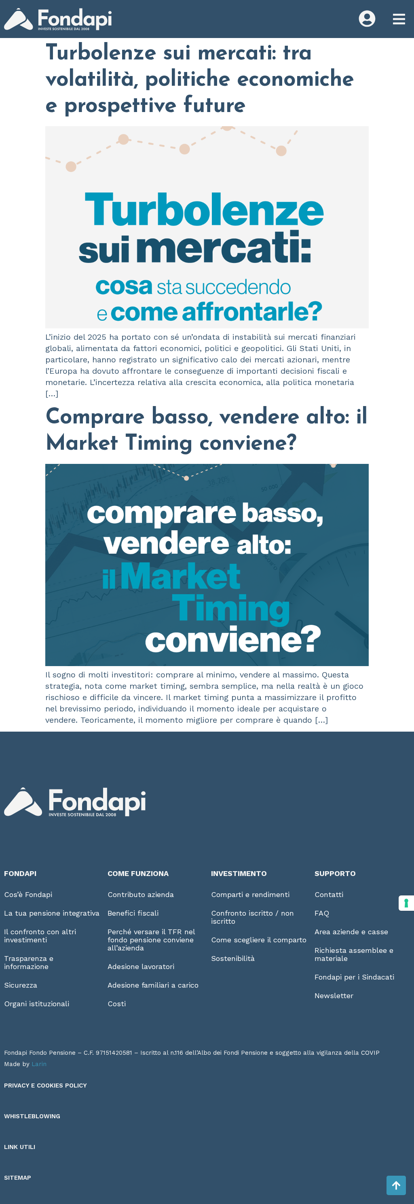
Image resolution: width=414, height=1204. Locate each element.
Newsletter (334, 995)
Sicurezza (20, 985)
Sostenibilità (233, 958)
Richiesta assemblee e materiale (354, 954)
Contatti (329, 894)
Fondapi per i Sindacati (354, 977)
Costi (117, 1003)
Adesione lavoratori (141, 966)
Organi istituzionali (36, 1003)
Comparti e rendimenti (250, 894)
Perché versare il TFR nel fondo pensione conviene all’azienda (151, 939)
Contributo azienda (141, 894)
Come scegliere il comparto (258, 939)
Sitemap (17, 1177)
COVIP (370, 1052)
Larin (39, 1064)
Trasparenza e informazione (28, 962)
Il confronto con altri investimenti (40, 935)
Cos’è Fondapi (28, 894)
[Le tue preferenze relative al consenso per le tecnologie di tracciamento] (406, 903)
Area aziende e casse (351, 931)
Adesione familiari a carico (153, 985)
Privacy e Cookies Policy (45, 1085)
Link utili (19, 1147)
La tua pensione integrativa (51, 913)
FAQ (322, 913)
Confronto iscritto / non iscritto (252, 917)
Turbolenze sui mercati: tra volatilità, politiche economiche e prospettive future (199, 80)
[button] (399, 19)
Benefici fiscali (133, 913)
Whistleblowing (32, 1116)
